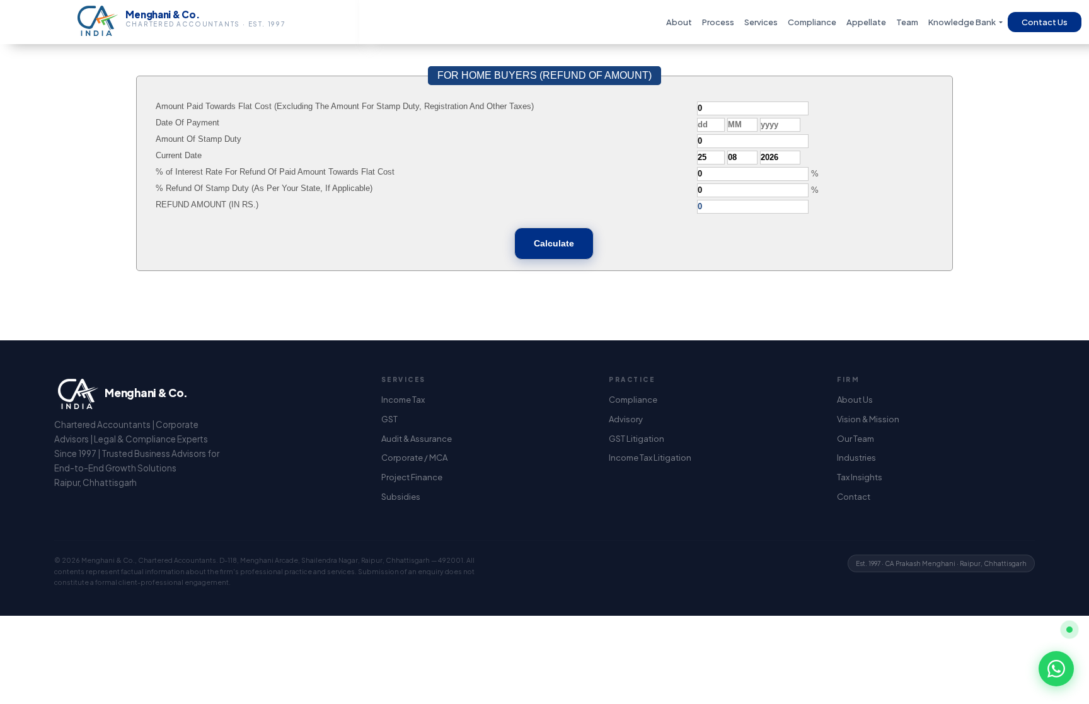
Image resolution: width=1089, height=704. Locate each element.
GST (389, 419)
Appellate (866, 22)
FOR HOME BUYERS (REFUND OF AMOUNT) (544, 75)
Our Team (855, 439)
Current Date (179, 155)
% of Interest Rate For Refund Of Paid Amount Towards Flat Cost (275, 171)
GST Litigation (636, 439)
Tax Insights (859, 477)
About (679, 22)
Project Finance (411, 477)
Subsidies (400, 497)
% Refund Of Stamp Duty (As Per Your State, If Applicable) (264, 188)
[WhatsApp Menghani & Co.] (1056, 668)
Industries (856, 458)
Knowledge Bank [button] (962, 22)
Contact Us (1045, 22)
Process (718, 22)
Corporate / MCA (414, 458)
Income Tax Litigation (650, 458)
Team (907, 22)
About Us (855, 400)
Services (761, 22)
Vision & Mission (868, 419)
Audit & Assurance (416, 439)
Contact (853, 497)
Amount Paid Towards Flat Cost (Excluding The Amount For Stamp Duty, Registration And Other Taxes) (345, 106)
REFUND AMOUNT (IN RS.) (207, 204)
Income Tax (403, 400)
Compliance (812, 22)
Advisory (626, 419)
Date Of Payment (187, 122)
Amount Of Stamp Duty (198, 139)
